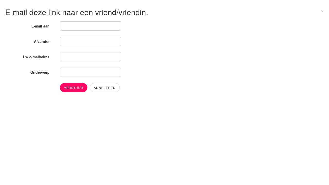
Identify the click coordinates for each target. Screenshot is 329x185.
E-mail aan (40, 26)
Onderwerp (40, 72)
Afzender (42, 41)
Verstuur (73, 87)
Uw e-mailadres (36, 56)
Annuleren (105, 87)
